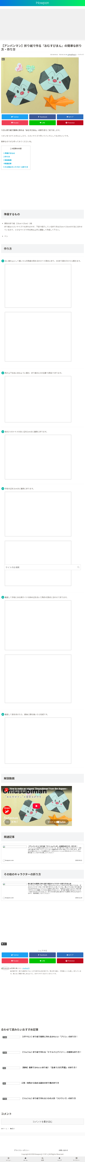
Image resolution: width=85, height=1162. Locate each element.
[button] (78, 567)
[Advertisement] (42, 24)
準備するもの (9, 153)
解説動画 (8, 160)
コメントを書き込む (42, 1121)
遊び (4, 944)
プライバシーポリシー (21, 1150)
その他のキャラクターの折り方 (16, 167)
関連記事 (8, 163)
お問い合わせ (63, 1150)
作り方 (7, 156)
